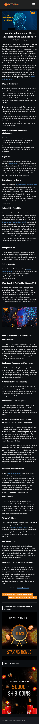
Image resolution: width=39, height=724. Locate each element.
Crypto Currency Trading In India (26, 185)
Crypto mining (13, 164)
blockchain (20, 40)
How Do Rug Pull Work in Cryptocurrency (18, 594)
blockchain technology (13, 473)
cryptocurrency (29, 40)
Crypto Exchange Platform (19, 527)
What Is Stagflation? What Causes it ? (22, 597)
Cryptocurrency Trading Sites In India (14, 222)
